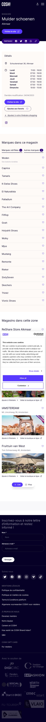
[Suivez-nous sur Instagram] (26, 577)
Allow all (23, 378)
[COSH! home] (6, 4)
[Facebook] (16, 41)
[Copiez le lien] (35, 41)
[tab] (12, 150)
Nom (4, 532)
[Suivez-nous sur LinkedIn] (19, 577)
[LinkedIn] (25, 41)
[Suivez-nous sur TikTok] (40, 577)
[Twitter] (21, 41)
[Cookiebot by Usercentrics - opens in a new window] (33, 334)
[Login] (37, 4)
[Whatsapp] (30, 41)
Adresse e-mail (8, 544)
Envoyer (8, 559)
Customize (22, 386)
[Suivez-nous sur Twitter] (5, 577)
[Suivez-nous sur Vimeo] (33, 577)
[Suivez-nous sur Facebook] (12, 577)
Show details (34, 371)
